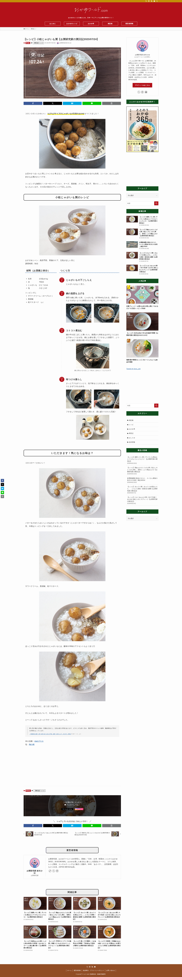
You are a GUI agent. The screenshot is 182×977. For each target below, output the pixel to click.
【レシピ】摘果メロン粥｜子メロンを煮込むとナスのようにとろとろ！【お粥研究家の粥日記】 (142, 460)
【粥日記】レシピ (38, 43)
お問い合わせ (110, 970)
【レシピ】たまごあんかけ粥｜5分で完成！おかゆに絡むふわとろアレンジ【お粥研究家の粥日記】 (142, 500)
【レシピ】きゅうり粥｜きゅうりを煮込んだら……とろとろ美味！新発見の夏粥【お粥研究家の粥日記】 (142, 490)
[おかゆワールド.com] (91, 10)
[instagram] (148, 1)
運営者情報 (77, 970)
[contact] (154, 1)
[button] (33, 103)
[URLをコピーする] (111, 103)
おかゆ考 (132, 429)
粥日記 (28, 43)
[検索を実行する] (156, 203)
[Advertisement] (72, 768)
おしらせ (132, 438)
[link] (50, 871)
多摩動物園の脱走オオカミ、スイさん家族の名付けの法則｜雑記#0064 (142, 480)
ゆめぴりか (39, 741)
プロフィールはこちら (142, 85)
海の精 (31, 744)
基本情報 (132, 442)
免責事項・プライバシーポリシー (93, 970)
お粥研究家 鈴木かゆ (35, 872)
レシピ (131, 424)
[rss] (151, 1)
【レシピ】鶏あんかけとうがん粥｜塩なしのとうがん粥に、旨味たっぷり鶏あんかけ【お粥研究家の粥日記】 (142, 471)
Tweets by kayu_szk (133, 369)
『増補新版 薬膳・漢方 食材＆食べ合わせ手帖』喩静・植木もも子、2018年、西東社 (50, 734)
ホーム (69, 970)
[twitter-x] (146, 1)
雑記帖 (131, 420)
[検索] (157, 1)
